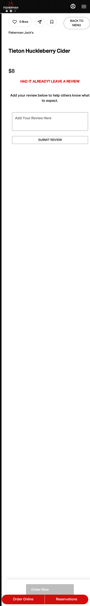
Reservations (66, 599)
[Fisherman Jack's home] (23, 6)
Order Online (23, 599)
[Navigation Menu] (84, 6)
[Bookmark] (52, 22)
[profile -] (73, 6)
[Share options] (39, 22)
